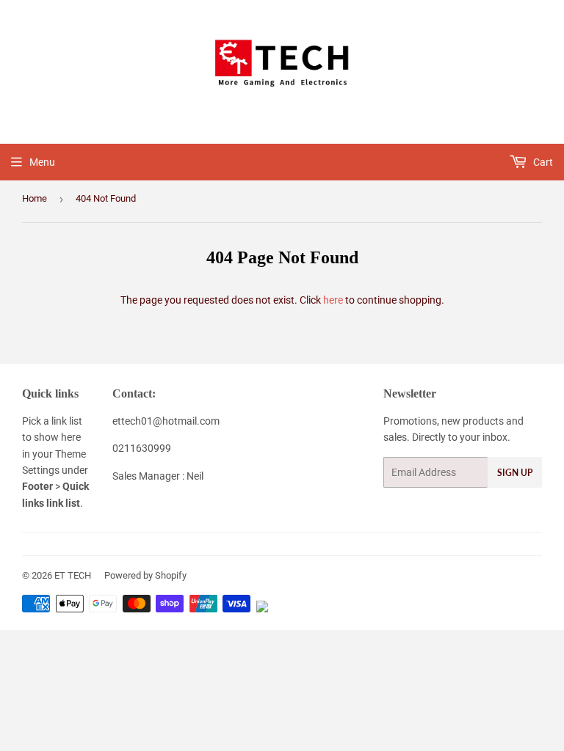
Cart (542, 162)
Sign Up (514, 472)
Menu (42, 162)
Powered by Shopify (145, 575)
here (333, 300)
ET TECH (72, 575)
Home (34, 198)
